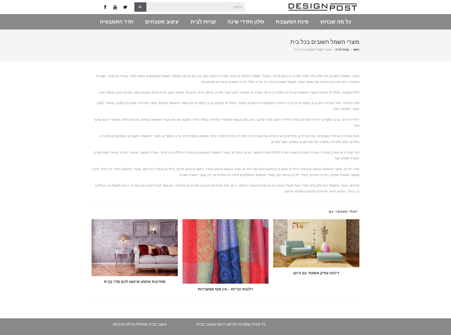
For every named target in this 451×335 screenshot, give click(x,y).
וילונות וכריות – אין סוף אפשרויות (225, 289)
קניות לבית (203, 22)
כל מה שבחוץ (335, 22)
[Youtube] (115, 7)
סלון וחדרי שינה (245, 22)
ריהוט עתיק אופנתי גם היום (316, 272)
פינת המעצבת (292, 22)
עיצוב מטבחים (162, 22)
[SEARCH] (140, 7)
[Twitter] (125, 7)
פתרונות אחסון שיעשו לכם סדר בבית (134, 281)
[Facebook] (105, 7)
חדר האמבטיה (116, 22)
